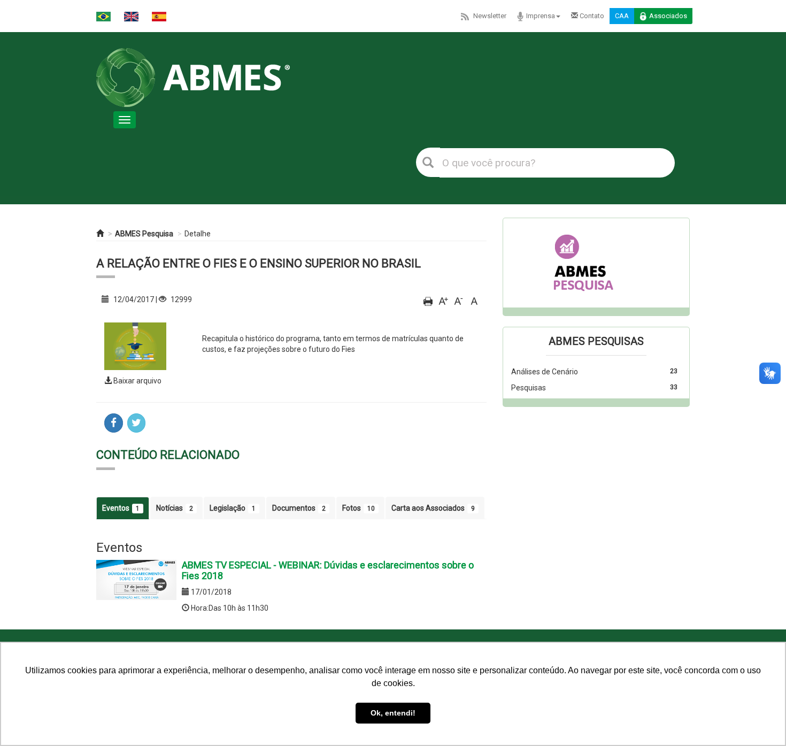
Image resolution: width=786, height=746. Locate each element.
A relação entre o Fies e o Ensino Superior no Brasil (258, 263)
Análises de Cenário (544, 371)
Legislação (233, 508)
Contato (591, 16)
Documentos (299, 508)
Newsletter (489, 16)
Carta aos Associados (433, 508)
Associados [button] (668, 16)
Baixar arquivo (136, 380)
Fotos (358, 508)
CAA (622, 16)
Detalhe (197, 233)
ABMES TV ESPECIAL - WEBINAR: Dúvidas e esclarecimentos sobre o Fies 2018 (328, 570)
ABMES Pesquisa (144, 233)
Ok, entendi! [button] (393, 713)
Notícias (174, 508)
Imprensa (540, 16)
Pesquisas (528, 387)
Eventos (121, 508)
